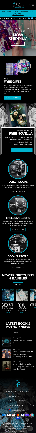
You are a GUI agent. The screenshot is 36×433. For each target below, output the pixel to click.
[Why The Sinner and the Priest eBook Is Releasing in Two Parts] (6, 353)
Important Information (17, 391)
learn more (18, 43)
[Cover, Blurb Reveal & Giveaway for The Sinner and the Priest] (6, 366)
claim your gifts (13, 97)
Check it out (18, 268)
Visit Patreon (18, 229)
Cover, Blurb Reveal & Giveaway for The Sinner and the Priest (23, 366)
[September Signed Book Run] (6, 342)
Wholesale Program (17, 401)
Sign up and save (17, 405)
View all (18, 284)
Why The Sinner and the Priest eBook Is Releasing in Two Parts (23, 354)
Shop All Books (18, 191)
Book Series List (17, 396)
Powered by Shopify (18, 431)
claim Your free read (22, 150)
